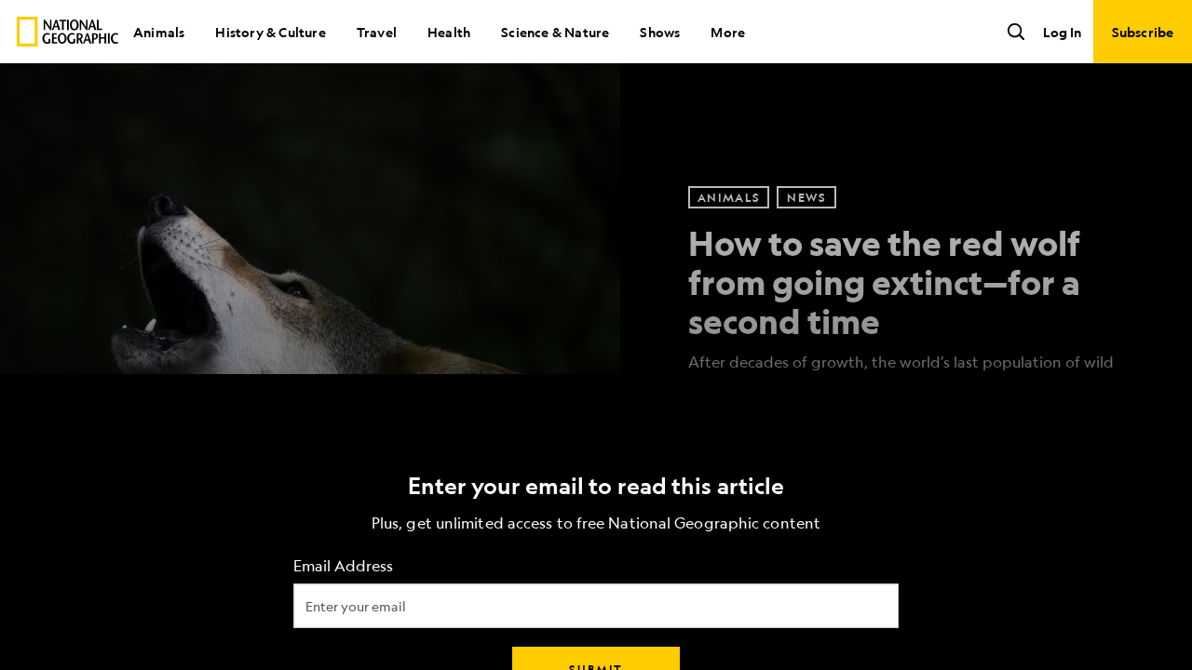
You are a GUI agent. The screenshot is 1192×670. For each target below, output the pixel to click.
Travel (377, 31)
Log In (1062, 31)
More (728, 31)
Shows (660, 31)
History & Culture (270, 31)
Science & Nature (555, 31)
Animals (158, 31)
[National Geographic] (67, 32)
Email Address (343, 566)
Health (448, 31)
